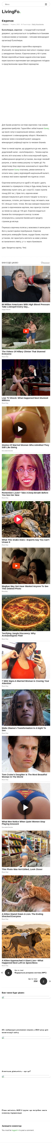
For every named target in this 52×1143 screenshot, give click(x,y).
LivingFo (10, 11)
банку (46, 128)
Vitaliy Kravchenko (38, 24)
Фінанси (5, 24)
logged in (15, 1130)
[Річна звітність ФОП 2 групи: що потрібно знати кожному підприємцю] (26, 1091)
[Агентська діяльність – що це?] (26, 1052)
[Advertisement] (26, 94)
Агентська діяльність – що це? (16, 1071)
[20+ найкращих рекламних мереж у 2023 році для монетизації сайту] (26, 1011)
